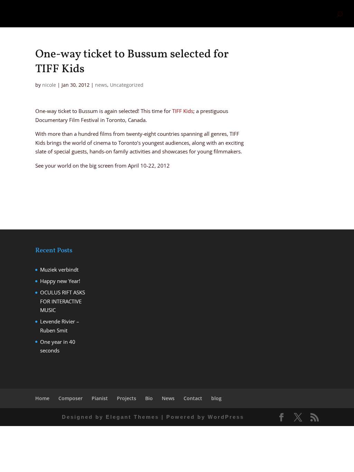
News (277, 14)
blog (324, 14)
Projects (242, 14)
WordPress (226, 417)
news (101, 85)
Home (164, 14)
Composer (188, 14)
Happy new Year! (60, 280)
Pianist (212, 14)
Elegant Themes (132, 417)
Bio (261, 14)
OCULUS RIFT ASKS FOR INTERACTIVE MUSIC (62, 301)
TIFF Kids (182, 110)
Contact (305, 14)
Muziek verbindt (59, 269)
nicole (49, 85)
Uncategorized (126, 85)
